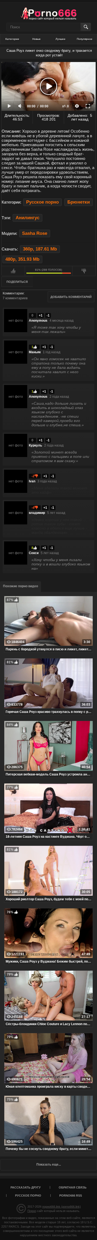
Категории (12, 38)
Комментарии (13, 293)
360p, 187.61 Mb (40, 249)
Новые (36, 38)
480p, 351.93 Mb (22, 259)
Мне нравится (13, 271)
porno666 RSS (70, 1195)
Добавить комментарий (71, 296)
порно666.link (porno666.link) (61, 1206)
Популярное (84, 38)
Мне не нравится (84, 271)
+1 (41, 315)
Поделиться (17, 281)
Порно (31, 1210)
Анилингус (27, 217)
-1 (48, 315)
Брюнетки (78, 202)
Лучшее (60, 38)
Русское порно (42, 202)
